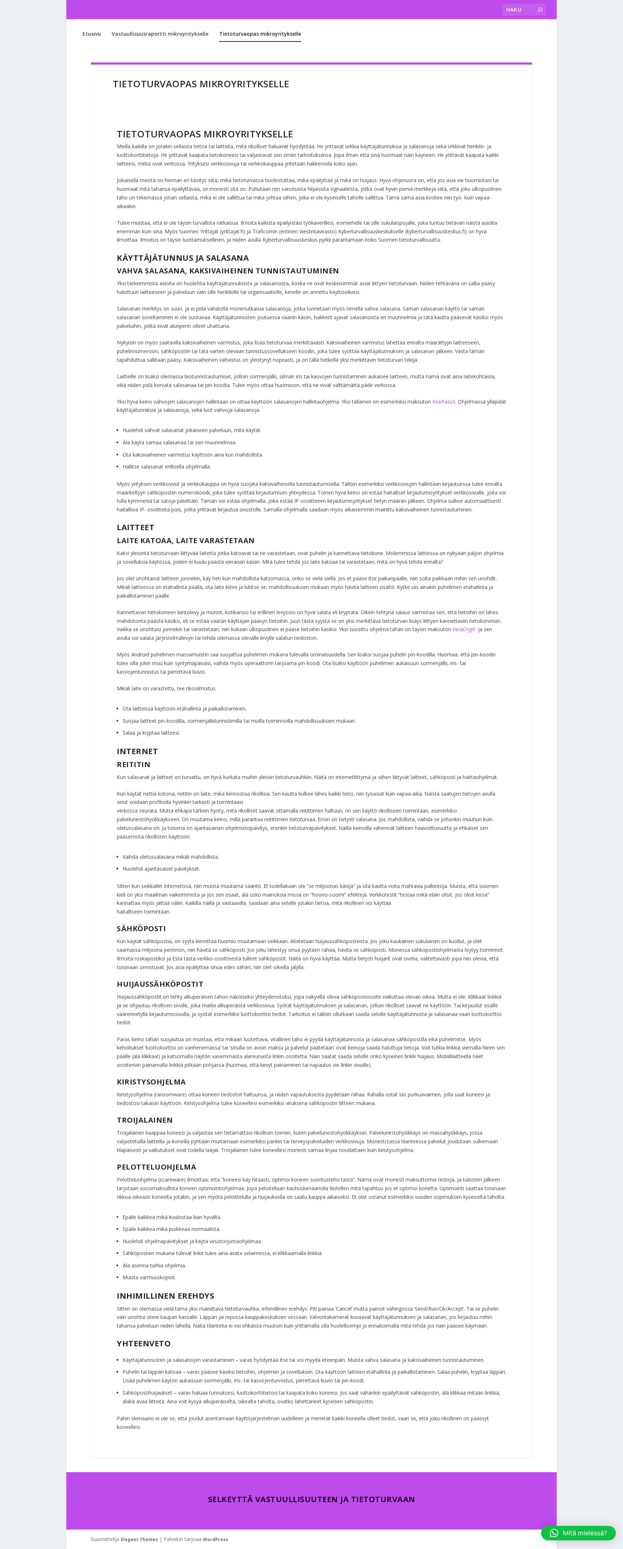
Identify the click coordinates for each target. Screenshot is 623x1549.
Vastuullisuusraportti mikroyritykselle (160, 33)
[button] (578, 1533)
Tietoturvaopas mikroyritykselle (260, 33)
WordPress (215, 1539)
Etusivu (92, 33)
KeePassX (443, 401)
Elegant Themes (139, 1539)
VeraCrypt (463, 629)
